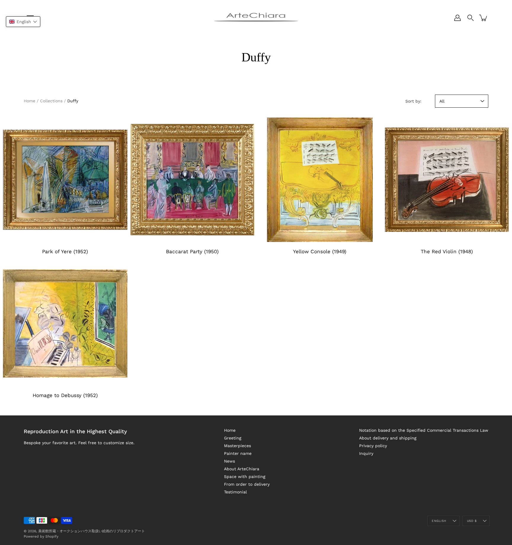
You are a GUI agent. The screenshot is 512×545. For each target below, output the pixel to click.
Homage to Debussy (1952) (65, 395)
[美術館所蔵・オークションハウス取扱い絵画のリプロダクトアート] (256, 18)
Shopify (51, 536)
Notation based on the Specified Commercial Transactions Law (423, 430)
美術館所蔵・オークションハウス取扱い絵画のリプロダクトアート (91, 531)
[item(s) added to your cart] (483, 18)
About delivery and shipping (387, 438)
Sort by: (413, 101)
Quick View (65, 180)
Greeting (232, 438)
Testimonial (235, 492)
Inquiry (366, 453)
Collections (51, 100)
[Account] (457, 18)
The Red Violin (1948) (447, 251)
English (439, 521)
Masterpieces (237, 445)
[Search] (470, 18)
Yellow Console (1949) (319, 251)
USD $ (471, 521)
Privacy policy (373, 445)
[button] (23, 22)
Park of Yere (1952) (65, 251)
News (229, 461)
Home (29, 100)
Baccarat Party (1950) (192, 251)
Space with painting (244, 476)
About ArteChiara (241, 468)
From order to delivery (247, 484)
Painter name (238, 453)
